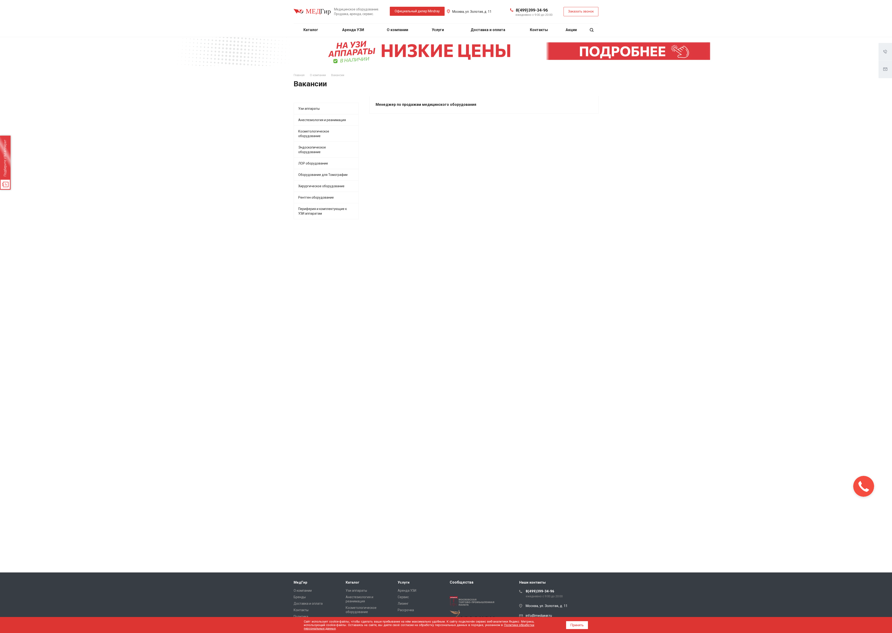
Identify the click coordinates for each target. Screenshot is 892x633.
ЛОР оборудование (313, 163)
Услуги (438, 30)
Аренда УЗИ (353, 30)
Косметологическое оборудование (313, 133)
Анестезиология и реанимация (322, 120)
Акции (571, 30)
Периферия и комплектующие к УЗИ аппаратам (322, 211)
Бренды (300, 597)
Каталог (311, 30)
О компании (398, 30)
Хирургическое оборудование (321, 186)
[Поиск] (591, 30)
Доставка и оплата (488, 30)
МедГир (300, 582)
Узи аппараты (309, 108)
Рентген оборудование (316, 197)
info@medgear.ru (539, 616)
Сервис (403, 597)
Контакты (539, 30)
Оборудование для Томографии (323, 175)
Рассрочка (406, 610)
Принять (577, 625)
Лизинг (403, 603)
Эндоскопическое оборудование (312, 149)
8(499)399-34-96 (532, 10)
